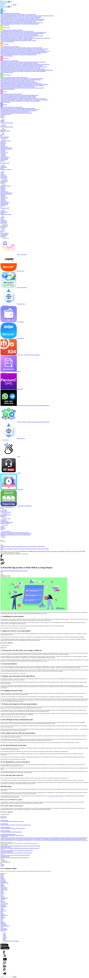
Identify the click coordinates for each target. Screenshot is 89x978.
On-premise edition (4, 903)
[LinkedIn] (4, 967)
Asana (2, 908)
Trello (2, 913)
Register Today (4, 647)
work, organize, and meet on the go (55, 795)
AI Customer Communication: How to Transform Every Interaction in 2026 (16, 852)
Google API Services (5, 926)
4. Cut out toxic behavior (65, 837)
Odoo (2, 919)
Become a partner (4, 929)
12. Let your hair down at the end (38, 840)
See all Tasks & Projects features (7, 41)
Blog (2, 894)
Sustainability (3, 881)
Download (3, 905)
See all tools (3, 115)
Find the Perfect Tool (5, 856)
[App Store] (4, 946)
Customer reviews (4, 898)
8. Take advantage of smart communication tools (51, 838)
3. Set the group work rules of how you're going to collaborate (46, 837)
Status (2, 891)
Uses (2, 900)
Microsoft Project (4, 915)
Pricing (2, 116)
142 (6, 861)
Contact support (4, 888)
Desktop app (3, 923)
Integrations (3, 236)
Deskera (2, 916)
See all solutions (4, 235)
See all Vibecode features (6, 114)
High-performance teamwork (21, 570)
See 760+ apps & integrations (7, 507)
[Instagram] (4, 964)
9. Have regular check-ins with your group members (72, 838)
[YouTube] (5, 960)
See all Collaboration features (7, 55)
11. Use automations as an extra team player (22, 840)
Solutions (2, 896)
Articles (2, 553)
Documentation (4, 906)
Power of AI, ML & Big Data (7, 851)
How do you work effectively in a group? (61, 840)
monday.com (3, 910)
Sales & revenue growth (5, 847)
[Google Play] (5, 948)
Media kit (2, 878)
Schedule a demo (4, 889)
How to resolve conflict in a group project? (79, 840)
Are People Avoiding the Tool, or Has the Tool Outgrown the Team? (15, 857)
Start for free (3, 3)
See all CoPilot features (5, 102)
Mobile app (3, 922)
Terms (4, 934)
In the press (3, 880)
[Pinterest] (4, 971)
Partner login (3, 930)
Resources (3, 901)
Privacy (4, 935)
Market (2, 921)
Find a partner (3, 928)
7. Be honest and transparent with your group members (29, 838)
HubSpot (2, 914)
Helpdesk (2, 885)
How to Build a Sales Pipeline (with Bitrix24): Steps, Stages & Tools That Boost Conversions (20, 848)
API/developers (4, 924)
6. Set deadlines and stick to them (11, 838)
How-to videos (4, 887)
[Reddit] (4, 974)
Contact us (3, 879)
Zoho (2, 912)
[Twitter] (4, 957)
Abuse (4, 939)
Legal (4, 932)
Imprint (4, 938)
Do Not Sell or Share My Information (11, 941)
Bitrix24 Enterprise (4, 882)
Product (2, 875)
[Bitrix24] (6, 2)
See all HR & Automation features (8, 89)
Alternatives (3, 899)
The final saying (49, 840)
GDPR (4, 936)
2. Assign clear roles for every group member (24, 837)
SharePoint (3, 917)
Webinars (2, 886)
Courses (2, 892)
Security (5, 937)
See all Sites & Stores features (7, 72)
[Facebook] (4, 953)
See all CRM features (5, 25)
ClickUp (2, 909)
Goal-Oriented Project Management (8, 570)
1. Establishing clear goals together (8, 837)
